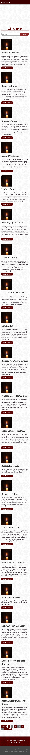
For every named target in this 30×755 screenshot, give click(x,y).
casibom (15, 748)
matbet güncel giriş (23, 751)
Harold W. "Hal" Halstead (13, 562)
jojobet (19, 748)
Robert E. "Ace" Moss (11, 52)
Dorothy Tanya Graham (13, 625)
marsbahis (5, 751)
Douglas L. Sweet (9, 325)
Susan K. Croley (9, 257)
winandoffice (5, 749)
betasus (16, 751)
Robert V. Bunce (9, 86)
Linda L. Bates (8, 189)
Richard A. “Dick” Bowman (14, 360)
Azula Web (18, 742)
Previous (4, 726)
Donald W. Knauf (10, 156)
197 (23, 726)
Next (10, 728)
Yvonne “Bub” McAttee (12, 292)
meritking (11, 751)
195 (15, 726)
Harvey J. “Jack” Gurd (12, 222)
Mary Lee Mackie (10, 527)
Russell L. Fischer (10, 465)
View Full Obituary (7, 67)
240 (6, 728)
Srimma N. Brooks (10, 597)
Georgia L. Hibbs (9, 494)
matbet (11, 748)
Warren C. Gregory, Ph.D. (14, 395)
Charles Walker (9, 121)
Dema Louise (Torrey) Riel (14, 430)
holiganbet (6, 748)
